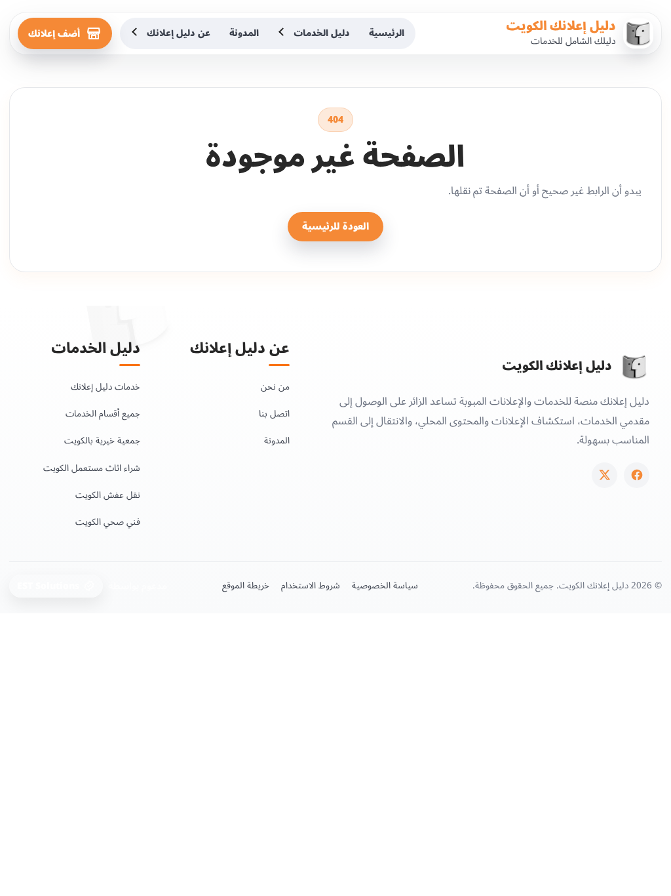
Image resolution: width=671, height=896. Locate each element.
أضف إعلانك (54, 33)
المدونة (244, 33)
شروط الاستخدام (310, 586)
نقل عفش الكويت (107, 494)
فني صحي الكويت (107, 521)
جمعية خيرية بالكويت (102, 440)
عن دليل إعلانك (178, 33)
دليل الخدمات (322, 33)
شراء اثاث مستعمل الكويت (91, 468)
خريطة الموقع (245, 586)
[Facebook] (636, 475)
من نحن (275, 386)
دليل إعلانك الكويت (561, 26)
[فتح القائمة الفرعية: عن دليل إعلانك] (135, 33)
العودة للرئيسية (335, 226)
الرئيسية (386, 33)
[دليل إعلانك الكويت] (634, 367)
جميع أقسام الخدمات (103, 413)
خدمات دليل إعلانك (105, 386)
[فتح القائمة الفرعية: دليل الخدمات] (282, 33)
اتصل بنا (274, 413)
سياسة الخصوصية (385, 586)
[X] (604, 475)
